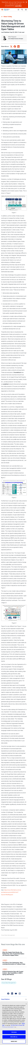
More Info (14, 1041)
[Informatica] (5, 10)
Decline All (14, 1036)
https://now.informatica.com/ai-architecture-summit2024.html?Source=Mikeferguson (11, 892)
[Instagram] (20, 994)
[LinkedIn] (12, 994)
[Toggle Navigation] (26, 9)
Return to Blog (8, 16)
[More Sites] (18, 10)
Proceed (14, 1032)
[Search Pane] (22, 10)
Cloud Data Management (8, 935)
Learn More (18, 6)
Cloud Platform (5, 999)
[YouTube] (16, 994)
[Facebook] (8, 994)
